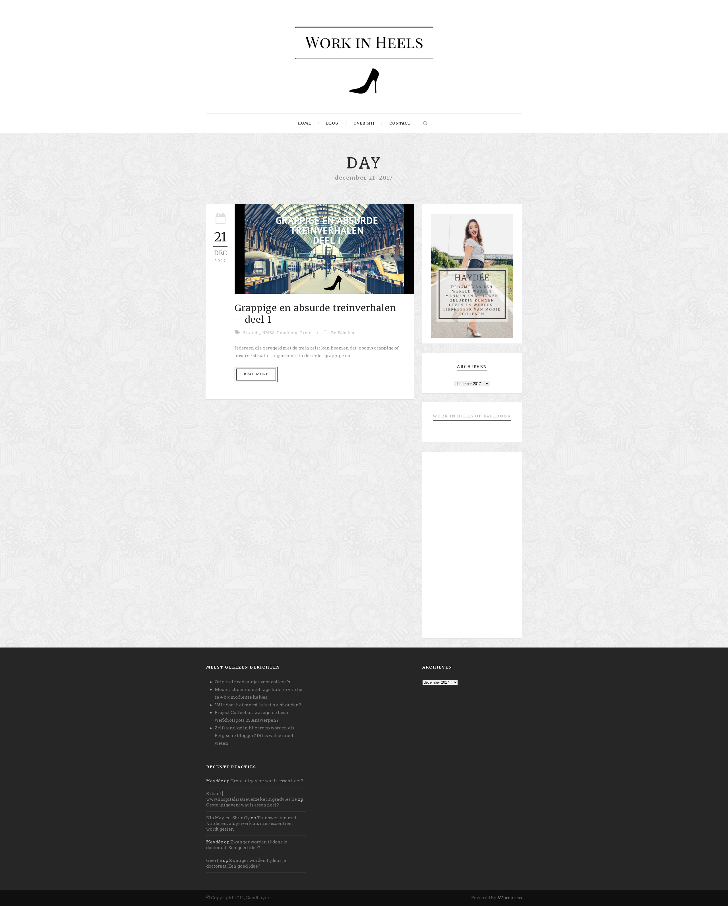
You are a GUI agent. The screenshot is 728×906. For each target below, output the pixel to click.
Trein (306, 332)
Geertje (214, 860)
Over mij (364, 123)
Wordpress (509, 897)
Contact (400, 123)
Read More (256, 374)
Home (304, 123)
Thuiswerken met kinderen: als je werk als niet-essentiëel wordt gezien (251, 823)
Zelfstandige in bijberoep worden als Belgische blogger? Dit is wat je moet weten (254, 735)
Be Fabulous (344, 332)
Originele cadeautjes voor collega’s (252, 681)
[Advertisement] (472, 547)
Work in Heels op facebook (472, 416)
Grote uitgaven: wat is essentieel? (266, 780)
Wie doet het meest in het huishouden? (258, 705)
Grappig (251, 332)
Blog (332, 123)
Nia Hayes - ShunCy (228, 817)
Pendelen (287, 332)
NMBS (268, 332)
